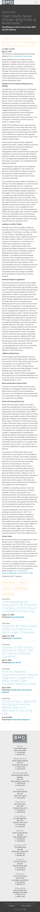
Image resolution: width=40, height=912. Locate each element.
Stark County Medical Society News (20, 56)
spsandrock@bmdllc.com (11, 573)
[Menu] (36, 2)
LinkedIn (24, 909)
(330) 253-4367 (27, 573)
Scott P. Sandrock (19, 571)
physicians (7, 588)
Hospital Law (8, 594)
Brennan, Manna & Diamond (8, 2)
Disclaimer (12, 906)
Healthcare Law (21, 588)
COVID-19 (23, 583)
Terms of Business (26, 906)
